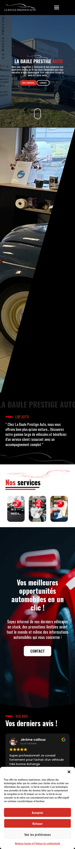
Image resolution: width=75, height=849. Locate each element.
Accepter (37, 812)
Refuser (37, 823)
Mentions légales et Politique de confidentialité (37, 843)
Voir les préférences (37, 834)
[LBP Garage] (20, 8)
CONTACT (43, 82)
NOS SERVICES (28, 82)
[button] (69, 772)
